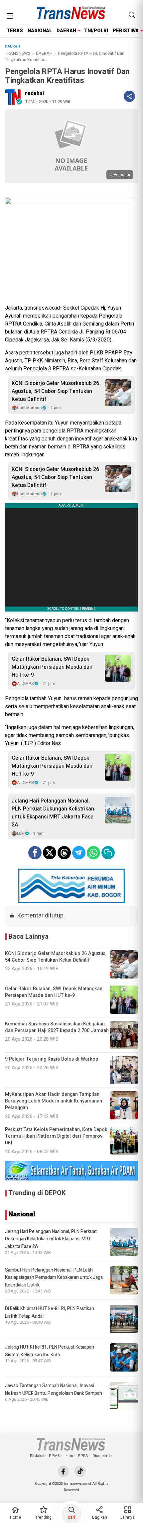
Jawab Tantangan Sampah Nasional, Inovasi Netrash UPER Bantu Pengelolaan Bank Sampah (53, 1389)
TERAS (15, 30)
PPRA (83, 1455)
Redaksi (37, 1455)
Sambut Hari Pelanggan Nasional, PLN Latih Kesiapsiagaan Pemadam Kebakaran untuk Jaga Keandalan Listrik (54, 1277)
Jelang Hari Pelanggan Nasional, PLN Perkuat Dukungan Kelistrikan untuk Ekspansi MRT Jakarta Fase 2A (53, 813)
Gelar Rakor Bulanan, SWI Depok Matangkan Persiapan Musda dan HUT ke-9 (52, 667)
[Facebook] (63, 1471)
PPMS (54, 1455)
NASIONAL (40, 30)
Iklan (69, 1455)
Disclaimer (102, 1455)
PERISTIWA (126, 30)
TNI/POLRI (96, 30)
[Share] (129, 96)
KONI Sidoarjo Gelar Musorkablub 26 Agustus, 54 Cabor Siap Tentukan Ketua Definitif (55, 391)
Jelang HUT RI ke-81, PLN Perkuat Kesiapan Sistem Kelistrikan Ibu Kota (49, 1351)
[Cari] (132, 15)
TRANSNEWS (18, 53)
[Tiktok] (80, 1471)
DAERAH (66, 30)
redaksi (34, 93)
